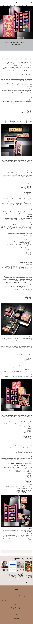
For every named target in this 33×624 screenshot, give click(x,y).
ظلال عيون (30, 546)
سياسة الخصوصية (16, 618)
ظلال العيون (22, 63)
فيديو (7, 5)
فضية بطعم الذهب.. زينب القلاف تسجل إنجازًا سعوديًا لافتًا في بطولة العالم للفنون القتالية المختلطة (28, 576)
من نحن (16, 616)
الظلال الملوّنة (19, 546)
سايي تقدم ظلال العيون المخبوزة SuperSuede (4, 571)
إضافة (3, 600)
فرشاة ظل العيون (16, 90)
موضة (31, 5)
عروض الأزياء (27, 5)
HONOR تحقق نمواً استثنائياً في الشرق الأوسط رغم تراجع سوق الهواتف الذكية (12, 575)
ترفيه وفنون (18, 5)
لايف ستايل (13, 5)
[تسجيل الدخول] (29, 2)
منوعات (22, 596)
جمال (22, 5)
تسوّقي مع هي (2, 5)
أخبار (10, 5)
